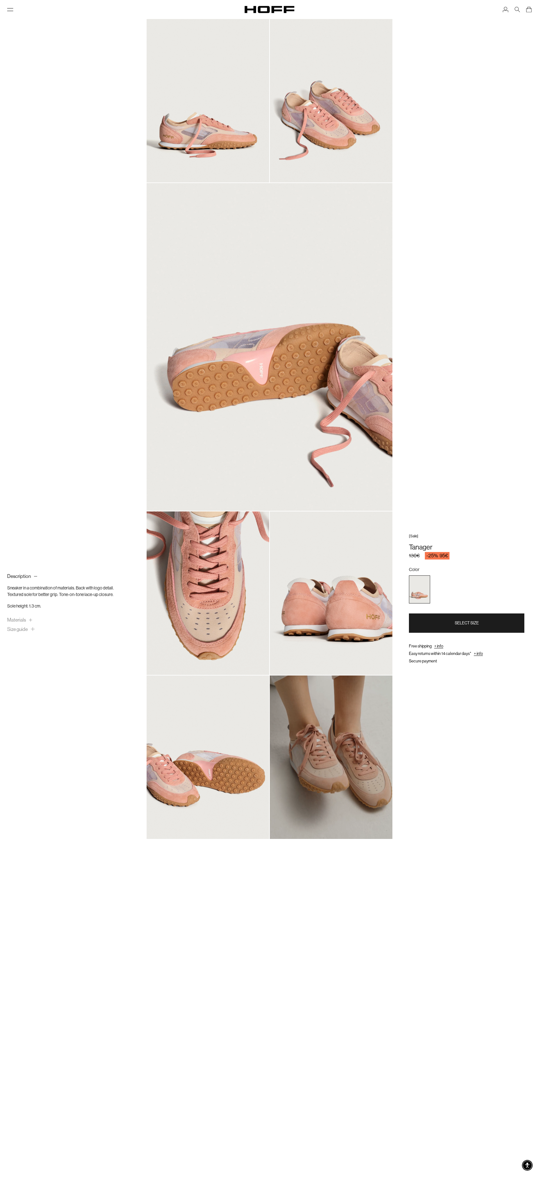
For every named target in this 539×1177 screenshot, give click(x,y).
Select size (467, 623)
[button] (527, 1165)
